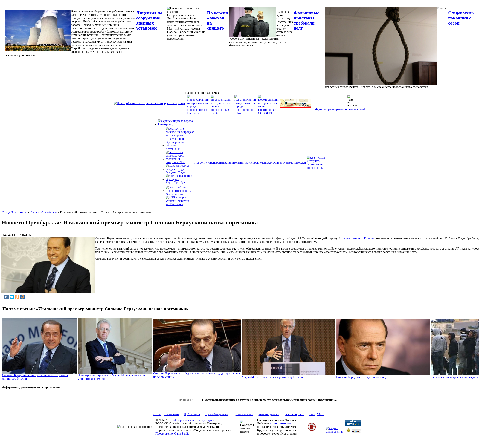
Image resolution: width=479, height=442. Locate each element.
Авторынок (173, 148)
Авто (271, 162)
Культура (251, 162)
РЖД (303, 162)
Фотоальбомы (174, 194)
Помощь (262, 162)
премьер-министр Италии (357, 238)
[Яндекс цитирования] (334, 431)
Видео (296, 162)
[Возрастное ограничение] (311, 430)
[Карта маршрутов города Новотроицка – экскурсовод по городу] (295, 106)
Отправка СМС (175, 162)
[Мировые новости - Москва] (353, 432)
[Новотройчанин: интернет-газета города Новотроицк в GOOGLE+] (268, 113)
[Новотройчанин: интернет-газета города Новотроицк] (149, 103)
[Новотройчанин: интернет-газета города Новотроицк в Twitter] (221, 113)
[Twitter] (12, 297)
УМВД (209, 162)
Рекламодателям (269, 414)
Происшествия (223, 162)
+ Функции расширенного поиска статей (339, 109)
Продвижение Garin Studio (172, 433)
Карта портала (294, 414)
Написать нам (244, 414)
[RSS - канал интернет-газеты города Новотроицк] (317, 167)
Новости (199, 162)
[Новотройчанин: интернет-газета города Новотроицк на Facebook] (198, 113)
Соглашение (171, 414)
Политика (239, 162)
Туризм (287, 162)
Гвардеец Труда (175, 172)
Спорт (278, 162)
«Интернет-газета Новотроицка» (193, 420)
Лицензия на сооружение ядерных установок (149, 20)
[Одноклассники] (17, 297)
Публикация (192, 414)
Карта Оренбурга (176, 182)
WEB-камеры (174, 204)
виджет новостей (280, 423)
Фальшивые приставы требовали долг (306, 20)
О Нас (157, 414)
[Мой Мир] (22, 297)
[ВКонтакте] (6, 297)
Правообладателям (216, 414)
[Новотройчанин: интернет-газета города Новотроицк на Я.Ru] (245, 113)
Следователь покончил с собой (461, 17)
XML (320, 414)
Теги (312, 414)
